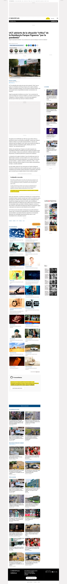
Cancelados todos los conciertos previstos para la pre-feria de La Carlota (51, 135)
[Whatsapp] (27, 45)
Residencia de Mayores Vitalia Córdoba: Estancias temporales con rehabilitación (47, 212)
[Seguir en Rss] (56, 571)
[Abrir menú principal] (57, 18)
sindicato (14, 220)
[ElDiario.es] (54, 21)
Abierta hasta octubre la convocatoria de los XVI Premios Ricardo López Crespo (15, 457)
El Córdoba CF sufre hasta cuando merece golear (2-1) (32, 519)
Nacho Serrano (27, 520)
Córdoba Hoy (13, 21)
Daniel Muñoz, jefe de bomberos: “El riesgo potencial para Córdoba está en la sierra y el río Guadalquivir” (47, 271)
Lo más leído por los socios (14, 409)
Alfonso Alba (27, 440)
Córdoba (20, 220)
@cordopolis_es (12, 82)
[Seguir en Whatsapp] (55, 571)
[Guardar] (37, 45)
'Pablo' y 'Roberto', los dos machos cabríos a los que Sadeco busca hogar (32, 533)
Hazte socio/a (48, 18)
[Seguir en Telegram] (49, 571)
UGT (17, 220)
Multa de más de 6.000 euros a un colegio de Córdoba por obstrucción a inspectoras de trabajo (32, 421)
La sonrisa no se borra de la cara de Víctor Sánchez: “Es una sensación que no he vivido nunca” (16, 519)
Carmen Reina (27, 507)
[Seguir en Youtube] (52, 571)
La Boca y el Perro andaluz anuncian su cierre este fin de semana (51, 123)
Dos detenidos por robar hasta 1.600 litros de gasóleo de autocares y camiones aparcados (32, 471)
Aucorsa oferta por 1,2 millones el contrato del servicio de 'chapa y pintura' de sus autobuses (32, 505)
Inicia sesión (52, 18)
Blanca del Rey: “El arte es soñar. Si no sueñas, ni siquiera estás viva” (47, 293)
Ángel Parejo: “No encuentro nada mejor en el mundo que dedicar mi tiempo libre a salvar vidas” (47, 287)
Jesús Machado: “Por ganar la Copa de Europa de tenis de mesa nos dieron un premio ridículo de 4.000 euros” (47, 282)
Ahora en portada (12, 477)
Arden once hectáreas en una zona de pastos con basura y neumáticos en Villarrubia (51, 163)
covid (23, 220)
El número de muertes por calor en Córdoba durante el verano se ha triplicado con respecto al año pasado (32, 490)
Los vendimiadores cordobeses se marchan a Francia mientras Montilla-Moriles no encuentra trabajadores (31, 438)
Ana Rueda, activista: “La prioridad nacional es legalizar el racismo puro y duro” (47, 276)
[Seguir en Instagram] (51, 571)
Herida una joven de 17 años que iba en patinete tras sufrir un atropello (51, 110)
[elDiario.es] (15, 573)
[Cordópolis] (15, 570)
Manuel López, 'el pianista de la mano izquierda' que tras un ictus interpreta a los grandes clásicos (16, 533)
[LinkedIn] (35, 45)
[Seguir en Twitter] (47, 571)
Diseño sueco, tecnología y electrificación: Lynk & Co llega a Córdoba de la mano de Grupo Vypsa (47, 217)
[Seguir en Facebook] (48, 571)
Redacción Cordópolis (12, 80)
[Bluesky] (31, 45)
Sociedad (10, 220)
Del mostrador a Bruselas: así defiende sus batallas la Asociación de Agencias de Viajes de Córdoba (47, 223)
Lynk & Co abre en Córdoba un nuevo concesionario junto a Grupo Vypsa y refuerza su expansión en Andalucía (47, 206)
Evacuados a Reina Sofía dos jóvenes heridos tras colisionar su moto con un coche (16, 548)
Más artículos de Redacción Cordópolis (16, 442)
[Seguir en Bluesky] (46, 571)
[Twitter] (33, 45)
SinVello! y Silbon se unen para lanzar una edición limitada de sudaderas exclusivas (46, 228)
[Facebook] (29, 45)
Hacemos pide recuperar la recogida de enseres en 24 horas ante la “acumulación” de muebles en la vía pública (16, 472)
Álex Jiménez (11, 521)
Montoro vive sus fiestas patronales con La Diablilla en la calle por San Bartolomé (32, 457)
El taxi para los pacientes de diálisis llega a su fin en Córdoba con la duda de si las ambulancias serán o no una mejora (16, 438)
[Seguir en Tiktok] (54, 571)
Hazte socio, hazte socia (17, 388)
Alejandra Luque (11, 440)
